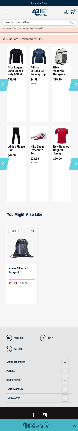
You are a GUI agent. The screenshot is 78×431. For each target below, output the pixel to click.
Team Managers (14, 389)
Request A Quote (39, 3)
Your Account (14, 397)
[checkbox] (32, 231)
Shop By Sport (14, 380)
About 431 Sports (15, 362)
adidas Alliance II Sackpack (18, 270)
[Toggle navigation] (5, 12)
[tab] (38, 362)
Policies (10, 371)
